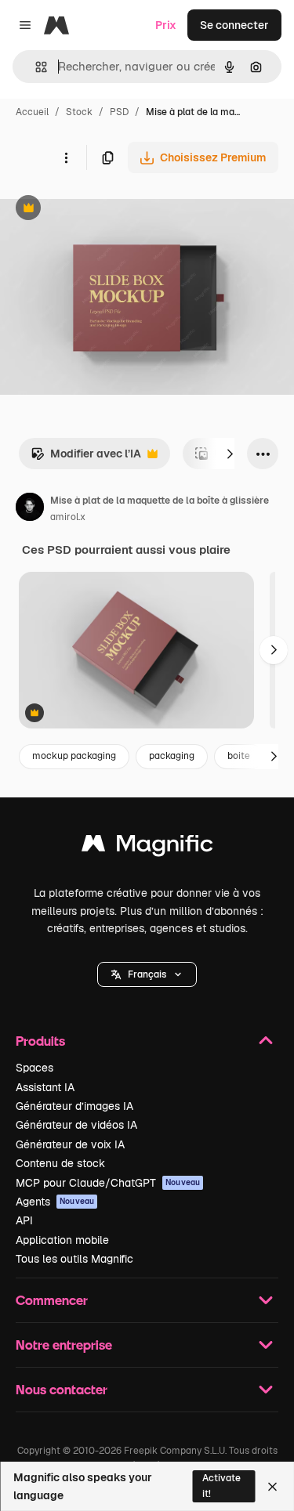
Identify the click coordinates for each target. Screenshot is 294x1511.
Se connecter (234, 25)
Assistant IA (45, 1087)
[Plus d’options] (66, 157)
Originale (103, 209)
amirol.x (67, 517)
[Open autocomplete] (34, 67)
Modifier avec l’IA (86, 457)
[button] (147, 974)
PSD (119, 112)
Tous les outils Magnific (74, 1259)
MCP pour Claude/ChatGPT (108, 1183)
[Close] (272, 1486)
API (24, 1220)
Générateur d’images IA (74, 1106)
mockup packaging (74, 756)
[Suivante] (230, 453)
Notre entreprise (64, 1344)
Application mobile (62, 1240)
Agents (55, 1202)
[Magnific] (147, 847)
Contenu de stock (60, 1163)
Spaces (34, 1068)
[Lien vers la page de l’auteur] (30, 509)
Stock (79, 112)
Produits (40, 1040)
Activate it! (221, 1485)
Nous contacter (61, 1389)
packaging (171, 756)
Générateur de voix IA (70, 1144)
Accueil (32, 112)
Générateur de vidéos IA (76, 1125)
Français (147, 974)
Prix (165, 25)
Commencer (52, 1300)
